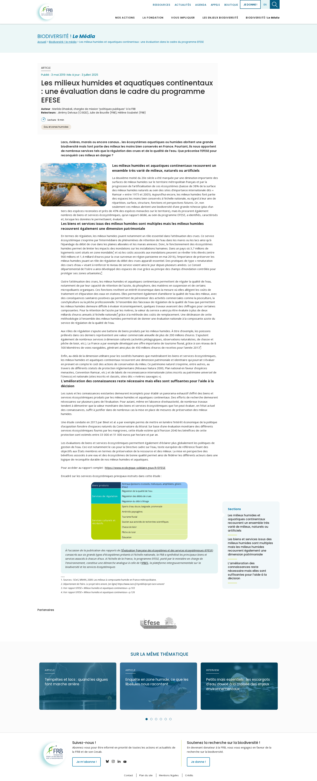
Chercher (275, 4)
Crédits (189, 775)
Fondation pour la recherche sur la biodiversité (45, 13)
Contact (128, 775)
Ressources (161, 5)
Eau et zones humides (56, 126)
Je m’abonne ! (86, 762)
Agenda (200, 5)
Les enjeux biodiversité (220, 17)
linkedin (119, 761)
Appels (215, 5)
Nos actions (125, 17)
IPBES (144, 563)
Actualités (183, 5)
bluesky (107, 761)
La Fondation (153, 17)
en (265, 4)
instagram (113, 761)
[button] (146, 719)
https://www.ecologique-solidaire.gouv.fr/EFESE (135, 467)
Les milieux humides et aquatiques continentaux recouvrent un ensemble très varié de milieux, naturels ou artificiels (248, 522)
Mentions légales (169, 775)
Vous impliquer (183, 17)
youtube (125, 761)
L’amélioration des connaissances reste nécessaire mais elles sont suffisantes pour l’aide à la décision (247, 570)
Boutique (231, 5)
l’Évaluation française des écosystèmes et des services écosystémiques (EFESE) (167, 550)
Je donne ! (250, 4)
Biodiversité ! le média (62, 42)
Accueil (41, 42)
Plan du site (146, 775)
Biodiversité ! (263, 17)
